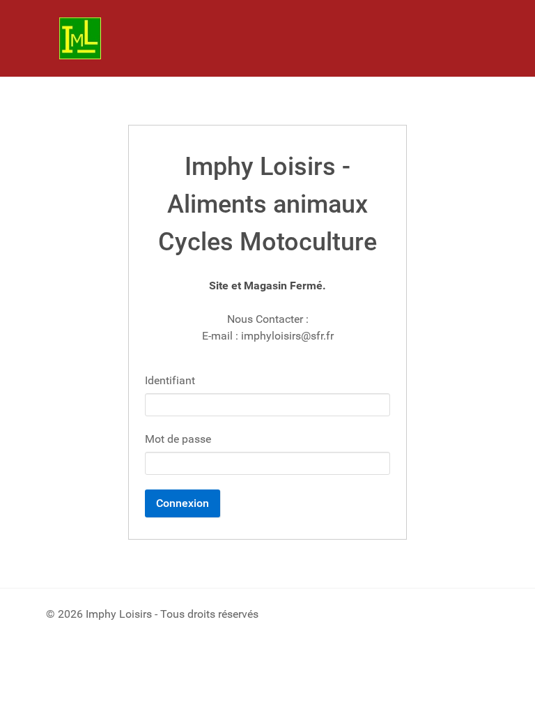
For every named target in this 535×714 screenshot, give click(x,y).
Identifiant (170, 380)
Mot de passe (178, 439)
